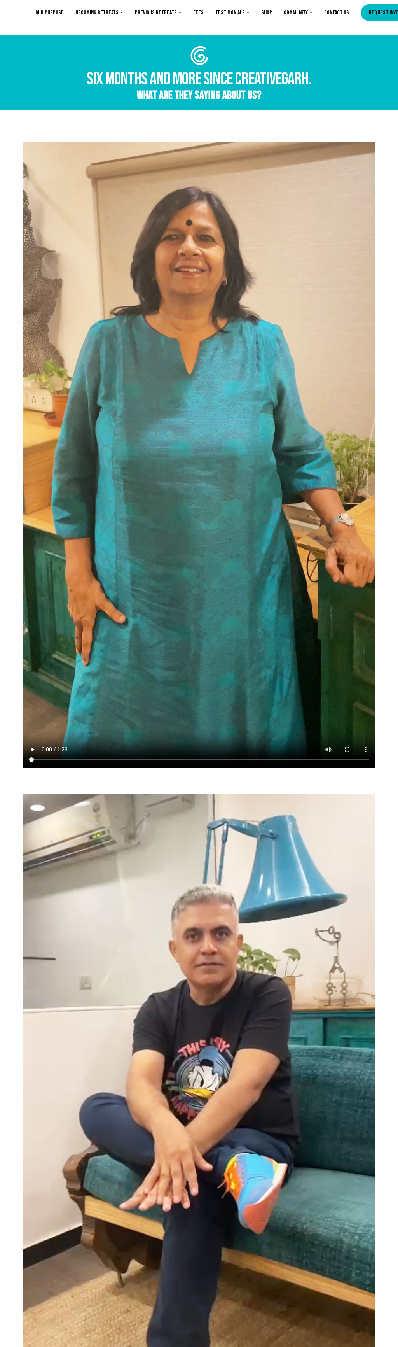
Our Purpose (49, 12)
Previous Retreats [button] (156, 12)
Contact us (336, 12)
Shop (266, 12)
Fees (198, 12)
